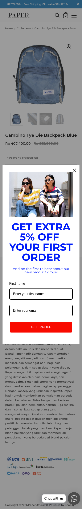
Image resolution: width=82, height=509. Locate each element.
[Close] (74, 170)
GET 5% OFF (41, 327)
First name (17, 283)
